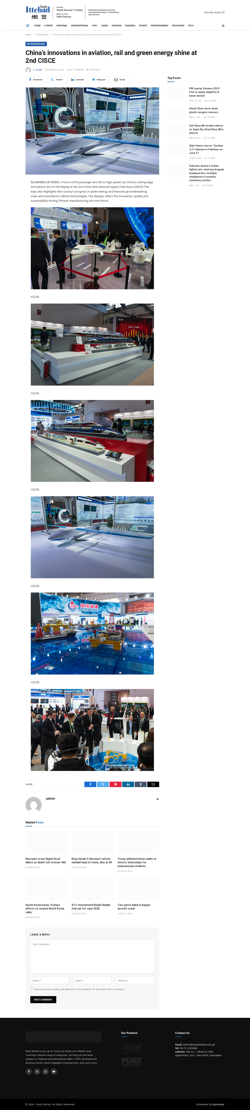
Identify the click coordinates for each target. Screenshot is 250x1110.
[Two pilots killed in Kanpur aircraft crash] (138, 888)
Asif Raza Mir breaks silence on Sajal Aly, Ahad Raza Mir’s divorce (206, 129)
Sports (143, 25)
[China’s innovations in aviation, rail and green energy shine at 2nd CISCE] (92, 131)
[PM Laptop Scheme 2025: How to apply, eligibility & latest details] (176, 92)
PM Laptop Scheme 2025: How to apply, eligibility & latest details (204, 92)
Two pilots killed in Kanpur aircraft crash (134, 906)
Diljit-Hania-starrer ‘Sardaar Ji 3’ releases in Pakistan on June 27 (206, 149)
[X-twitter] (37, 1071)
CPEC (94, 25)
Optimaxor (218, 1104)
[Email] (13, 217)
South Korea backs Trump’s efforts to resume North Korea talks (45, 908)
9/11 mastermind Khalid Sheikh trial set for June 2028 (91, 906)
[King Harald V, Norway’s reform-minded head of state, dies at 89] (92, 842)
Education (178, 25)
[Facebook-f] (29, 1071)
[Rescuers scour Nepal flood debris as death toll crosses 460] (46, 842)
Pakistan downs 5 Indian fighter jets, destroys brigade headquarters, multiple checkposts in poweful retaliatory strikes (206, 173)
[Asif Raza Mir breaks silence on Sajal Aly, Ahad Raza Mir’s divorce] (176, 130)
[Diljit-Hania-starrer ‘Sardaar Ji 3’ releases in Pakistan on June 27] (176, 150)
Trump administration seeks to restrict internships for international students (137, 862)
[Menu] (27, 26)
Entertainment (159, 25)
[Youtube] (54, 1071)
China (104, 25)
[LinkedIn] (13, 208)
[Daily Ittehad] (72, 12)
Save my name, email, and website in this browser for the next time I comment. (79, 989)
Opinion (116, 25)
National (61, 25)
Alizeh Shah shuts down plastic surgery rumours (203, 110)
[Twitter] (13, 200)
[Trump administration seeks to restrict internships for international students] (138, 842)
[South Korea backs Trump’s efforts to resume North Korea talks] (46, 888)
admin (39, 70)
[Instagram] (45, 1071)
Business (130, 25)
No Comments (77, 70)
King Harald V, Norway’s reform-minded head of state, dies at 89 (92, 860)
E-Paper (48, 25)
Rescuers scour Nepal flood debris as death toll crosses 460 (46, 860)
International (79, 25)
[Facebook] (13, 191)
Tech (190, 25)
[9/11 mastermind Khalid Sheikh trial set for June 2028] (92, 888)
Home (37, 25)
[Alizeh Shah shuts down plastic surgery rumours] (176, 112)
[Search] (222, 26)
